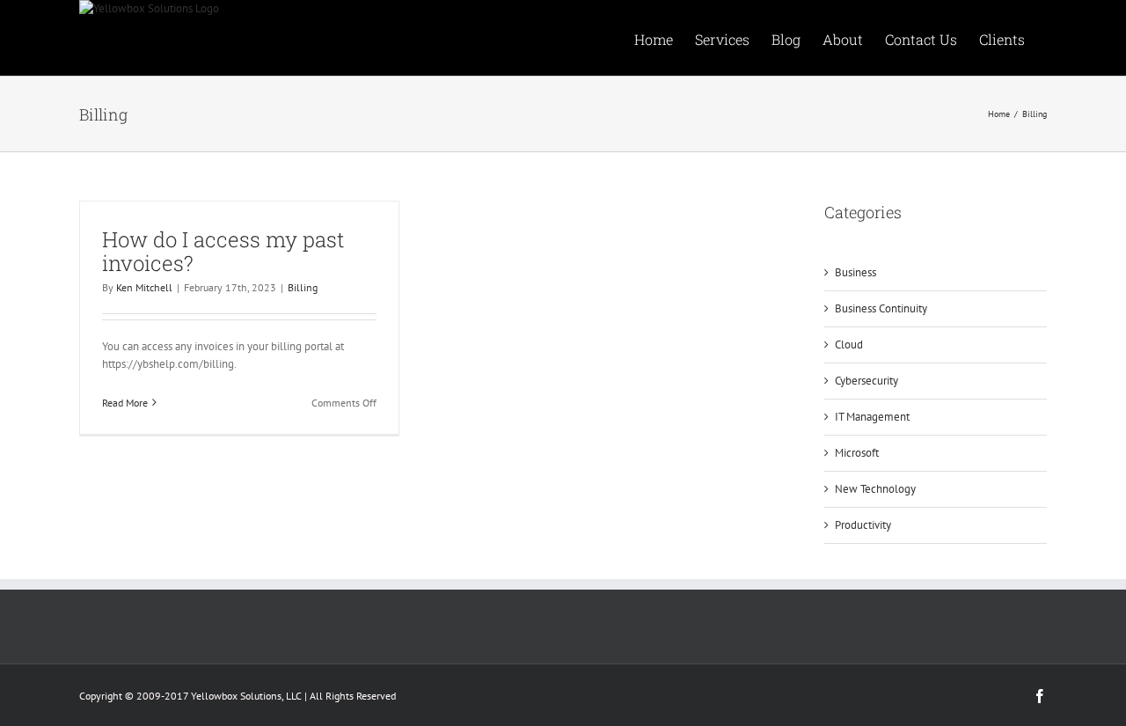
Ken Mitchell (144, 287)
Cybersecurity (866, 380)
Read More (125, 402)
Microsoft (857, 452)
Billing (303, 287)
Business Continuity (881, 308)
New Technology (875, 488)
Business (855, 272)
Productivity (863, 524)
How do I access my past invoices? (223, 251)
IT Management (872, 416)
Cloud (849, 344)
